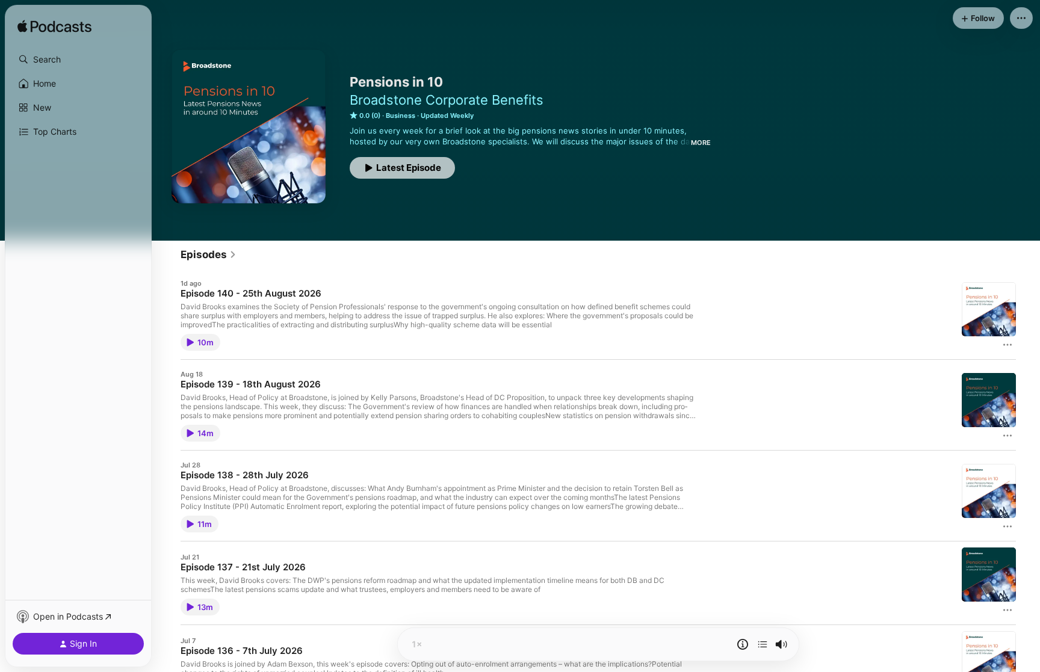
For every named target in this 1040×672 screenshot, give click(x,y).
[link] (209, 254)
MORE (701, 142)
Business (400, 115)
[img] (54, 27)
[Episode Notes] (742, 644)
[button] (78, 59)
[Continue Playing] (762, 644)
